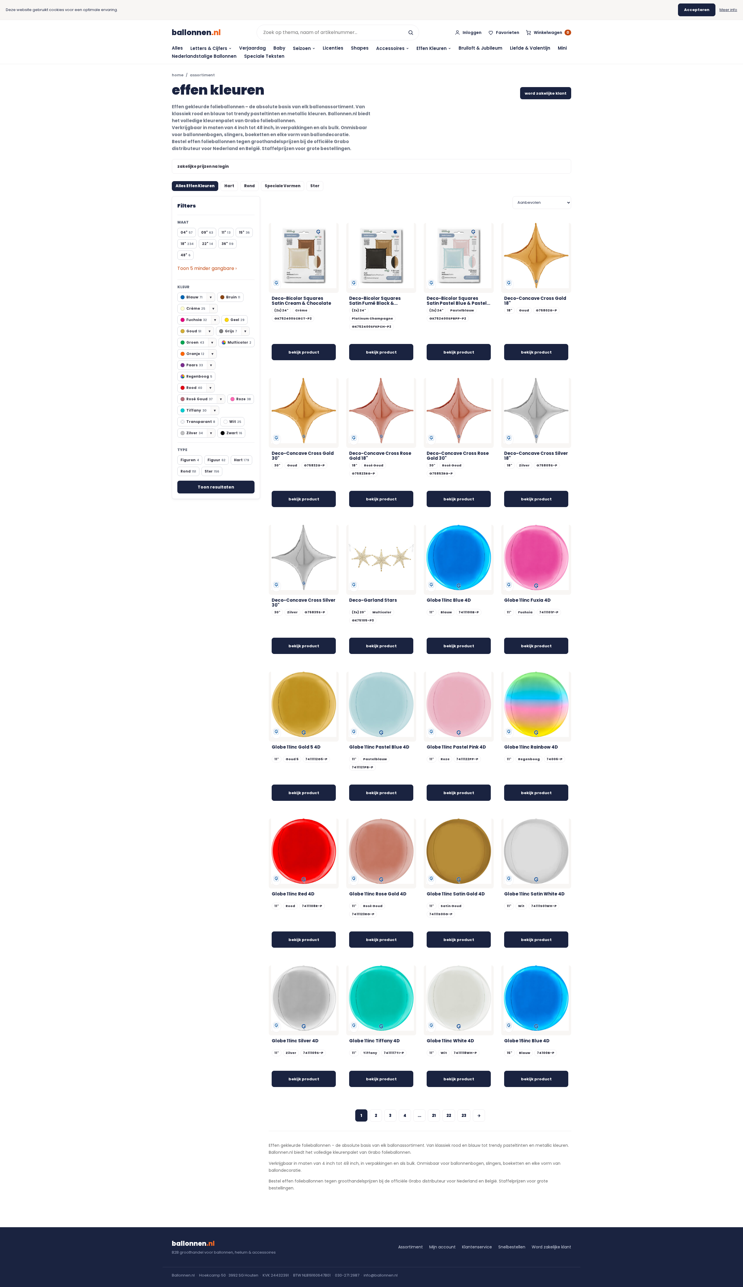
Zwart (234, 432)
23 (463, 1115)
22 (448, 1115)
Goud (198, 331)
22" (207, 243)
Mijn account (442, 1247)
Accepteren (696, 9)
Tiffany (201, 410)
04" (187, 232)
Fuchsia (201, 319)
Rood (198, 387)
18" (187, 243)
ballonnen (196, 32)
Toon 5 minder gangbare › (207, 268)
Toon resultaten (216, 487)
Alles (177, 48)
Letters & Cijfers (208, 48)
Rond (249, 186)
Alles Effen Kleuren (195, 186)
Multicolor (239, 342)
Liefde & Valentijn (530, 48)
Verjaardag (252, 48)
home (177, 75)
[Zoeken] (410, 32)
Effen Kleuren (431, 48)
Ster (315, 186)
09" (207, 232)
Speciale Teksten (264, 56)
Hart (229, 186)
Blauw (199, 297)
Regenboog (199, 376)
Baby (279, 48)
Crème (200, 308)
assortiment (202, 75)
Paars (199, 365)
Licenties (333, 48)
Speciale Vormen (282, 186)
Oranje (199, 353)
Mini (562, 48)
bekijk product (303, 352)
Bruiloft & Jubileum (480, 48)
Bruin (233, 297)
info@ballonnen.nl (381, 1275)
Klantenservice (477, 1247)
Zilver (199, 432)
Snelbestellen (511, 1247)
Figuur (217, 459)
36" (227, 243)
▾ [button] (211, 297)
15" (244, 232)
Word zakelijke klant (551, 1247)
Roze (243, 398)
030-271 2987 (347, 1275)
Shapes (360, 48)
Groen (199, 342)
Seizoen (302, 48)
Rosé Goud (204, 398)
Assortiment (410, 1247)
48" (185, 255)
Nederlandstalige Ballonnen (204, 56)
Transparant (200, 421)
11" (225, 232)
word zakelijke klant (546, 93)
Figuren (190, 459)
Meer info (728, 9)
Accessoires (390, 48)
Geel (237, 319)
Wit (235, 421)
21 (434, 1115)
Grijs (235, 331)
